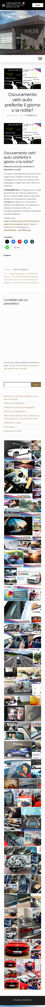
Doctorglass (9, 427)
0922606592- (10, 230)
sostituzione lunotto (13, 431)
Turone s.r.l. (32, 115)
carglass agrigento (17, 274)
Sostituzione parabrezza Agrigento (19, 407)
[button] (17, 450)
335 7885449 (24, 230)
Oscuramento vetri (12, 280)
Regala (37, 5)
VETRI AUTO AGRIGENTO (15, 411)
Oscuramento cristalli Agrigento (24, 277)
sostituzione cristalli (12, 423)
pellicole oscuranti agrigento (26, 283)
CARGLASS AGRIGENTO (14, 403)
